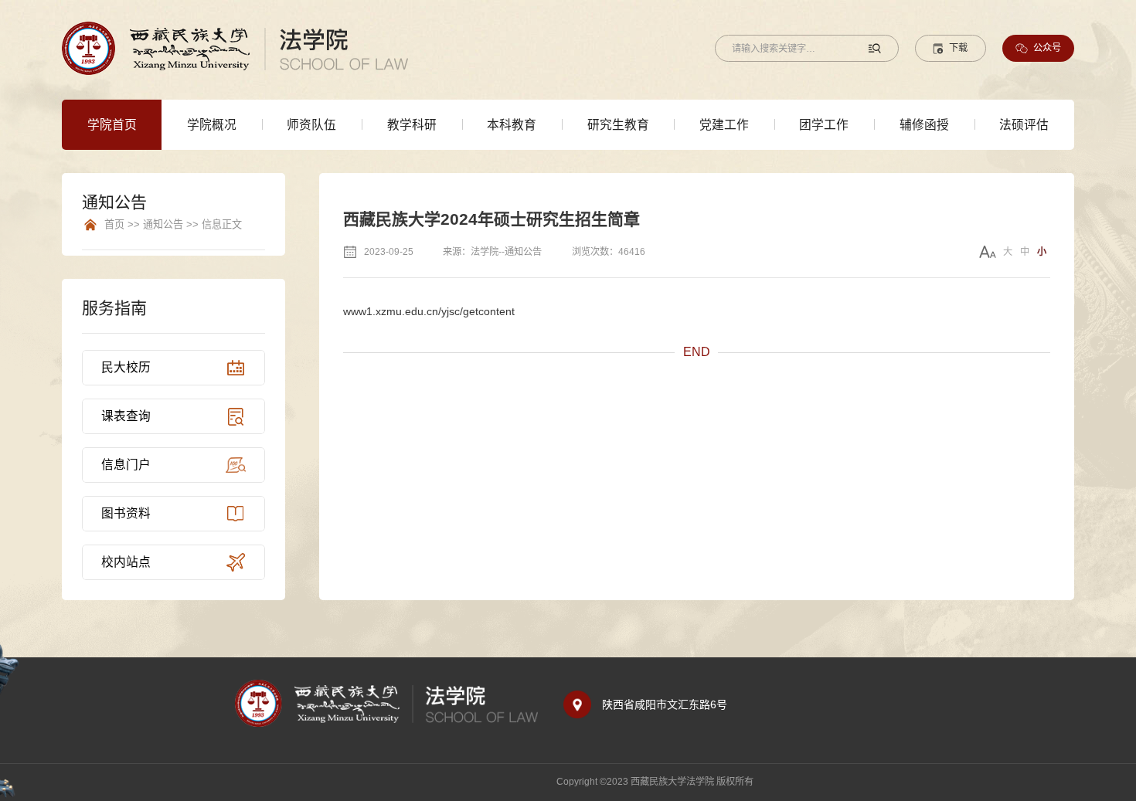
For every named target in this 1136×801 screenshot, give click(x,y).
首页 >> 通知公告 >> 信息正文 (173, 224)
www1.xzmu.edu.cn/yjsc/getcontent (429, 311)
